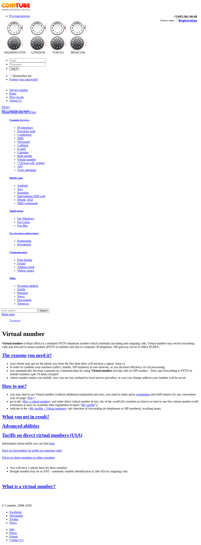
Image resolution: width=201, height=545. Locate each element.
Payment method (27, 286)
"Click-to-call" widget (31, 163)
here (52, 443)
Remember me (22, 76)
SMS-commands (27, 203)
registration (143, 394)
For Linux (23, 222)
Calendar (22, 152)
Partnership (24, 241)
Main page (8, 314)
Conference (24, 134)
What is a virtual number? (29, 486)
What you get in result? (25, 416)
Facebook (15, 512)
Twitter (13, 519)
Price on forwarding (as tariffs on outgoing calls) (32, 450)
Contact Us (16, 540)
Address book (26, 267)
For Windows (25, 218)
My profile (88, 405)
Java (20, 189)
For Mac (22, 225)
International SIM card (31, 196)
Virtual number (26, 159)
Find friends (24, 260)
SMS (20, 138)
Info (12, 529)
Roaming (23, 192)
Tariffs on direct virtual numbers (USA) (42, 435)
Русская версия (19, 16)
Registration (187, 20)
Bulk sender (24, 156)
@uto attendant (26, 170)
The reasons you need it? (27, 355)
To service (15, 320)
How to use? (14, 386)
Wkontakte (16, 515)
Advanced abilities (20, 425)
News (21, 296)
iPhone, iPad (25, 199)
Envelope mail (26, 131)
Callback (22, 145)
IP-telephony (25, 127)
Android (22, 185)
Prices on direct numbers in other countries (28, 457)
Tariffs (21, 289)
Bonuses (22, 293)
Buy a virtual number (36, 401)
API (19, 166)
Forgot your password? (23, 79)
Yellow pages (25, 270)
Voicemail (23, 141)
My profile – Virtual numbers (48, 408)
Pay (30, 398)
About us (23, 303)
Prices (13, 533)
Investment (24, 244)
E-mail (21, 149)
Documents (24, 300)
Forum (21, 263)
